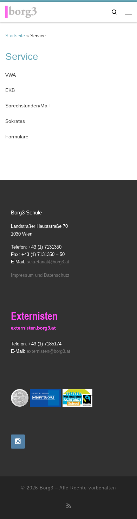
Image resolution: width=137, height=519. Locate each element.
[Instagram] (18, 441)
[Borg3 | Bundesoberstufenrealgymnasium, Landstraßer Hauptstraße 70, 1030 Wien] (21, 10)
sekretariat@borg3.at (48, 261)
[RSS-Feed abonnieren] (68, 506)
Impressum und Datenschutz (40, 275)
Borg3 (46, 487)
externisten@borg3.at (48, 351)
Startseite (15, 35)
